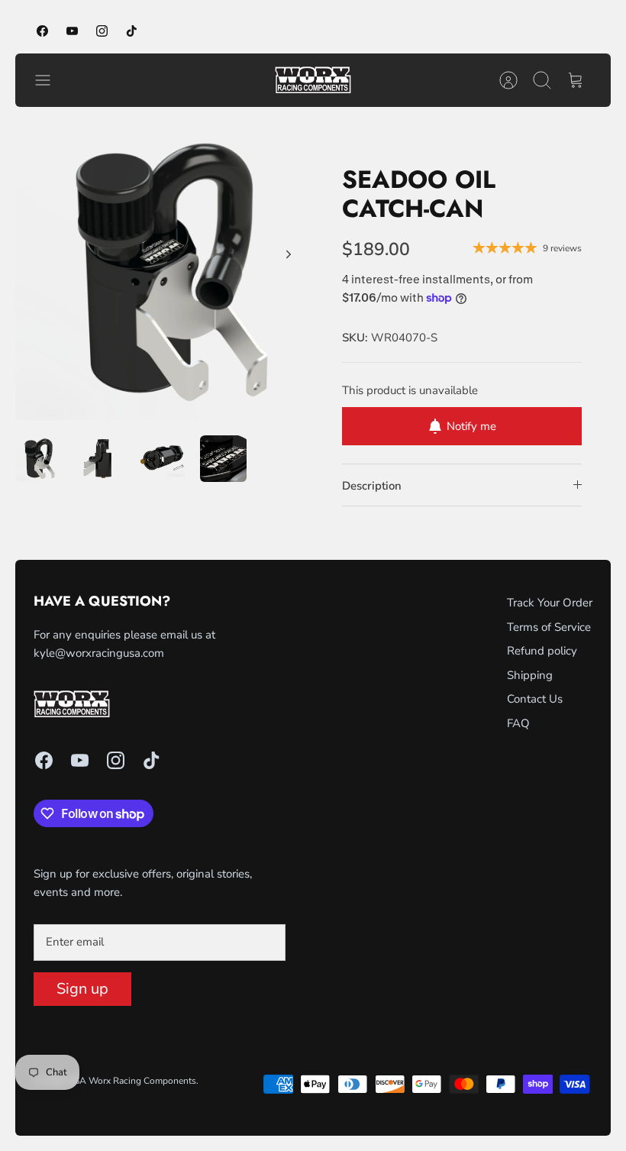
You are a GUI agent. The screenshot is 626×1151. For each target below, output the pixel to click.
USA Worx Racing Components (131, 1081)
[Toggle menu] (50, 80)
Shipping (530, 675)
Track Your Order (549, 602)
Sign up (82, 988)
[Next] (288, 254)
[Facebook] (42, 31)
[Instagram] (102, 31)
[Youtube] (72, 31)
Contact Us (535, 698)
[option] (164, 271)
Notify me (471, 426)
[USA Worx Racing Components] (313, 80)
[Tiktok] (132, 31)
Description (372, 485)
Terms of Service (549, 627)
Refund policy (542, 650)
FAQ (518, 723)
